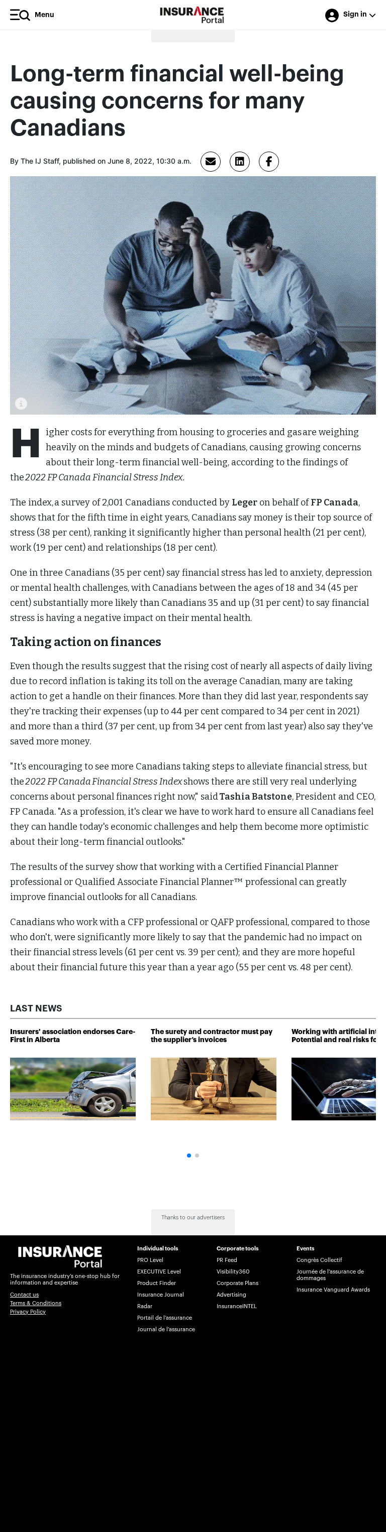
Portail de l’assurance (164, 1318)
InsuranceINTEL (237, 1306)
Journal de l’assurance (166, 1329)
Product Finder (156, 1283)
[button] (189, 1156)
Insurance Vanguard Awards (333, 1290)
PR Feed (227, 1260)
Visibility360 (233, 1271)
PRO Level (150, 1260)
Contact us (24, 1295)
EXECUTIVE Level (159, 1271)
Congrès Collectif (319, 1260)
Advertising (231, 1295)
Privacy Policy (28, 1312)
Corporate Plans (237, 1283)
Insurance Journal (160, 1295)
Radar (144, 1306)
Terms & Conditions (35, 1303)
